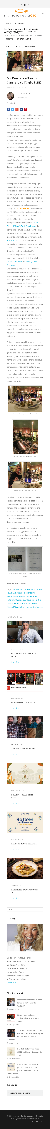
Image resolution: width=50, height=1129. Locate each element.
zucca (40, 607)
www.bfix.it (34, 1118)
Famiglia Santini (23, 589)
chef (13, 589)
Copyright (11, 54)
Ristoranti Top (21, 87)
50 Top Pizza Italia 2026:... (24, 702)
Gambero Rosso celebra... (24, 843)
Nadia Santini (36, 589)
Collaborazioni (24, 39)
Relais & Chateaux (14, 593)
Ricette (9, 39)
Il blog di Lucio (13, 46)
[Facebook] (21, 5)
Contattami (29, 46)
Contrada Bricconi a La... (24, 748)
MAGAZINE (19, 24)
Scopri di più (12, 983)
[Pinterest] (28, 5)
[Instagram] (25, 5)
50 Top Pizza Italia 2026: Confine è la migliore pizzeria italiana (29, 1018)
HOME (8, 24)
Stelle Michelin (13, 240)
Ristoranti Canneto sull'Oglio (19, 600)
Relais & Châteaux (15, 262)
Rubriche (32, 31)
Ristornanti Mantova (22, 603)
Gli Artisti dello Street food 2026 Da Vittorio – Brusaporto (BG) (29, 1052)
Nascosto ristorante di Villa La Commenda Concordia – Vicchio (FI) (29, 1003)
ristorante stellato (30, 596)
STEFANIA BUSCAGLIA (14, 31)
